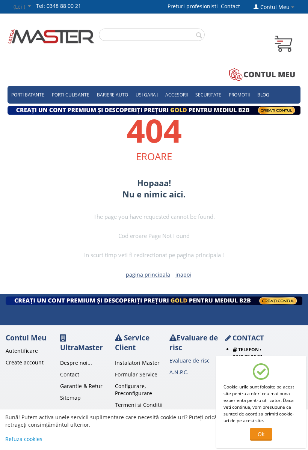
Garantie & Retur (81, 386)
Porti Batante (27, 95)
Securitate (208, 95)
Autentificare (22, 350)
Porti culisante (70, 95)
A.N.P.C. (179, 372)
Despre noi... (76, 362)
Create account (25, 362)
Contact (230, 6)
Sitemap (70, 397)
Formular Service (136, 374)
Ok (261, 434)
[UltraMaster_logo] (51, 35)
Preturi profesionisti (194, 6)
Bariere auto (112, 95)
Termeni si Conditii (139, 404)
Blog (263, 95)
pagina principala (148, 274)
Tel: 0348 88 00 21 (58, 5)
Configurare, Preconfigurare (133, 389)
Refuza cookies (23, 438)
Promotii (239, 95)
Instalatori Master (137, 362)
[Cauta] (199, 35)
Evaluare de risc (189, 360)
